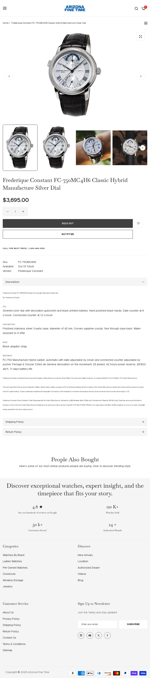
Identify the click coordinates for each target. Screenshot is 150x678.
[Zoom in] (140, 36)
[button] (141, 76)
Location (83, 561)
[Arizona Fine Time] (75, 8)
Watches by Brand (13, 555)
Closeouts (9, 574)
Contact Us (9, 637)
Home (5, 23)
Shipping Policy (12, 625)
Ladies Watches (12, 561)
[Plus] (23, 211)
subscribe (133, 624)
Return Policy (11, 631)
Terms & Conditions (14, 644)
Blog (80, 580)
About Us (8, 612)
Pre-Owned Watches (15, 567)
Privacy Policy (11, 618)
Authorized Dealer (89, 567)
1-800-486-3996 (37, 248)
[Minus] (7, 211)
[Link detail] (81, 635)
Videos (82, 574)
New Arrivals (85, 555)
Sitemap (7, 650)
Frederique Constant (30, 271)
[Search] (136, 8)
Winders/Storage (13, 580)
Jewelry (7, 586)
